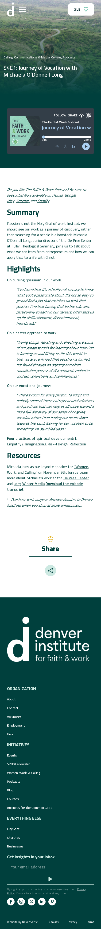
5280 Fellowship (19, 764)
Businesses (15, 846)
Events (12, 755)
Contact (12, 708)
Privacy (72, 922)
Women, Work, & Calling (23, 772)
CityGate (13, 828)
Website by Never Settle (22, 922)
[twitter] (31, 901)
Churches (13, 837)
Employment (16, 725)
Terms (90, 922)
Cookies (53, 922)
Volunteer (14, 716)
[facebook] (11, 901)
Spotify (43, 200)
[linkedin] (42, 901)
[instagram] (21, 901)
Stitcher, (23, 200)
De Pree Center (76, 477)
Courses (13, 799)
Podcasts (13, 781)
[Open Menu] (22, 9)
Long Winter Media (29, 483)
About (11, 699)
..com (66, 505)
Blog (10, 790)
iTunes (57, 195)
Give (10, 734)
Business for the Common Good (29, 807)
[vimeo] (52, 901)
